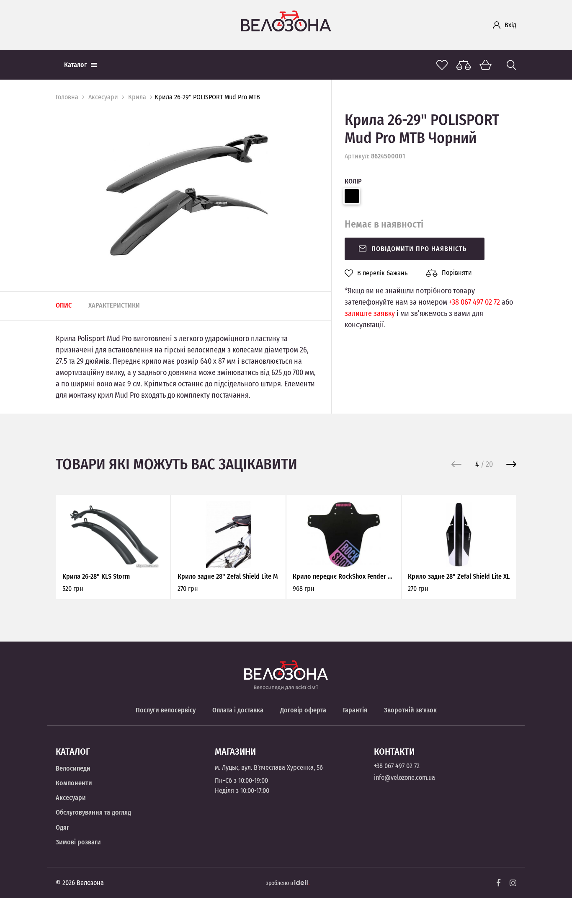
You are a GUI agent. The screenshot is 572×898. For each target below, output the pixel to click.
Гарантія (355, 710)
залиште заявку (370, 313)
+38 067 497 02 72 (474, 302)
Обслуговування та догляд (93, 812)
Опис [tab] (64, 305)
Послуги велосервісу (166, 710)
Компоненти (74, 783)
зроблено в (280, 883)
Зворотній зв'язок (410, 710)
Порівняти (457, 273)
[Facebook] (499, 883)
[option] (187, 194)
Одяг (62, 827)
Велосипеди (73, 768)
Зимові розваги (78, 842)
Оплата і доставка (237, 710)
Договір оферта (303, 710)
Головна (67, 97)
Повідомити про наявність (419, 249)
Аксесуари (103, 97)
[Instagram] (513, 883)
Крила (137, 97)
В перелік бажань (382, 273)
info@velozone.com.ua (404, 778)
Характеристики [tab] (114, 305)
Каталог (75, 65)
